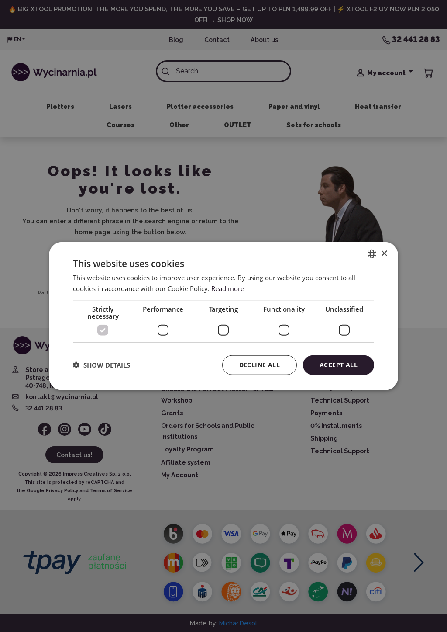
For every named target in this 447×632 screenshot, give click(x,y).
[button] (101, 365)
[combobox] (372, 254)
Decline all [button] (259, 365)
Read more (227, 288)
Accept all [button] (339, 365)
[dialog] (223, 316)
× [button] (384, 253)
